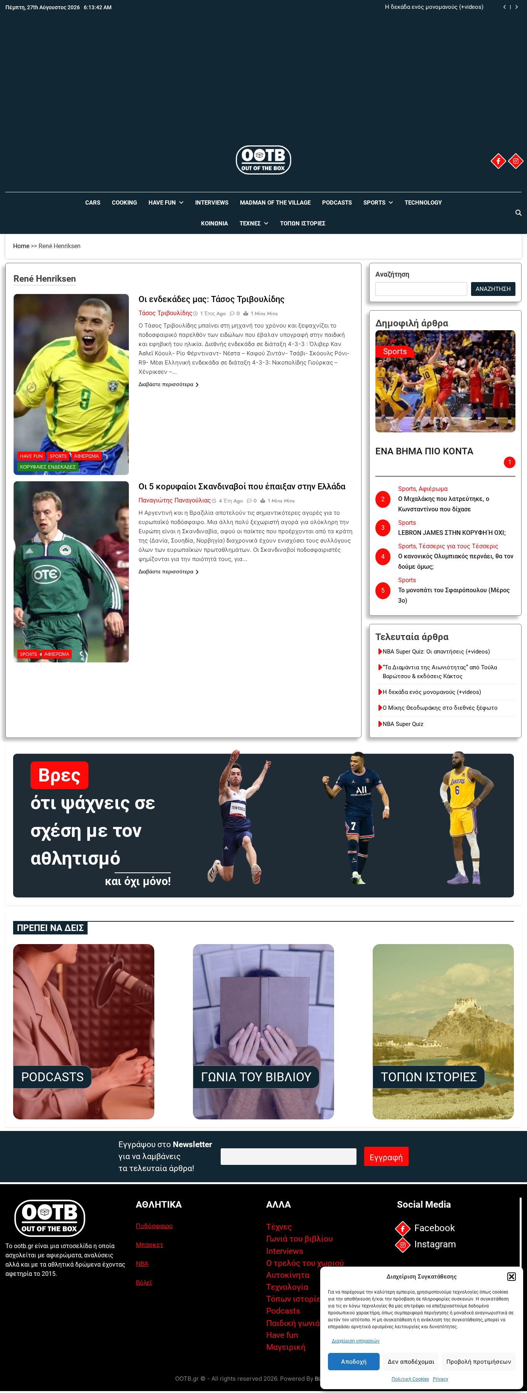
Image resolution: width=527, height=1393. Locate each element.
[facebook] (498, 161)
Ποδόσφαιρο (154, 1226)
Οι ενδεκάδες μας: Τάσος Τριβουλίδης (212, 299)
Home (21, 246)
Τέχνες (250, 223)
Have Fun (162, 202)
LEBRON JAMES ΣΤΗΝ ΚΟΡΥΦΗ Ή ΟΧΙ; (452, 532)
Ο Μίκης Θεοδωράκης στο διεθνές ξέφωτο (425, 7)
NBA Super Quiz (403, 724)
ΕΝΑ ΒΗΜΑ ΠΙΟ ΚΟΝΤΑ (424, 451)
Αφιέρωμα (86, 456)
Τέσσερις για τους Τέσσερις (458, 546)
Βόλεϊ (144, 1282)
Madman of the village (275, 202)
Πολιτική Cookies (410, 1379)
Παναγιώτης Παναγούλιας (175, 500)
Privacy (440, 1379)
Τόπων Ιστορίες (303, 223)
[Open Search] (518, 213)
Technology (423, 202)
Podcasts (337, 202)
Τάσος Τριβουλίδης (166, 313)
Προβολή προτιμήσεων (478, 1361)
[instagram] (516, 161)
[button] (511, 1276)
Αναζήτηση (392, 274)
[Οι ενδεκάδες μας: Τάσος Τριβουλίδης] (71, 342)
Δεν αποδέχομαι (411, 1361)
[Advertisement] (263, 86)
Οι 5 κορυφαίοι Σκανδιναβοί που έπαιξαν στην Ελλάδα (242, 486)
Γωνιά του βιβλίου (299, 1238)
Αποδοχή (354, 1361)
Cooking (124, 202)
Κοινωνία (214, 223)
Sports (374, 202)
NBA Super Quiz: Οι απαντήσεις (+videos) (436, 651)
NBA (142, 1263)
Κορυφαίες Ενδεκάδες (48, 467)
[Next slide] (516, 7)
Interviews (211, 202)
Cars (92, 202)
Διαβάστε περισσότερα (166, 384)
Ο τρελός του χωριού (305, 1263)
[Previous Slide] (505, 7)
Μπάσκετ (149, 1244)
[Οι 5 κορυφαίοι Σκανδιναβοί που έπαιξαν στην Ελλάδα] (71, 529)
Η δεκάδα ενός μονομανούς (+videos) (432, 692)
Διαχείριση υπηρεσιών (356, 1341)
